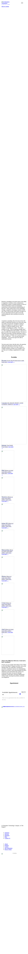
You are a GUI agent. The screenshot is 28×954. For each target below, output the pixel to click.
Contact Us (7, 838)
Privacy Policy (8, 849)
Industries (7, 835)
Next (23, 692)
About (6, 844)
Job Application (8, 848)
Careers (6, 846)
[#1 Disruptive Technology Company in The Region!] (6, 3)
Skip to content (5, 6)
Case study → (11, 362)
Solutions (7, 832)
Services (7, 834)
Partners (7, 845)
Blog (6, 837)
